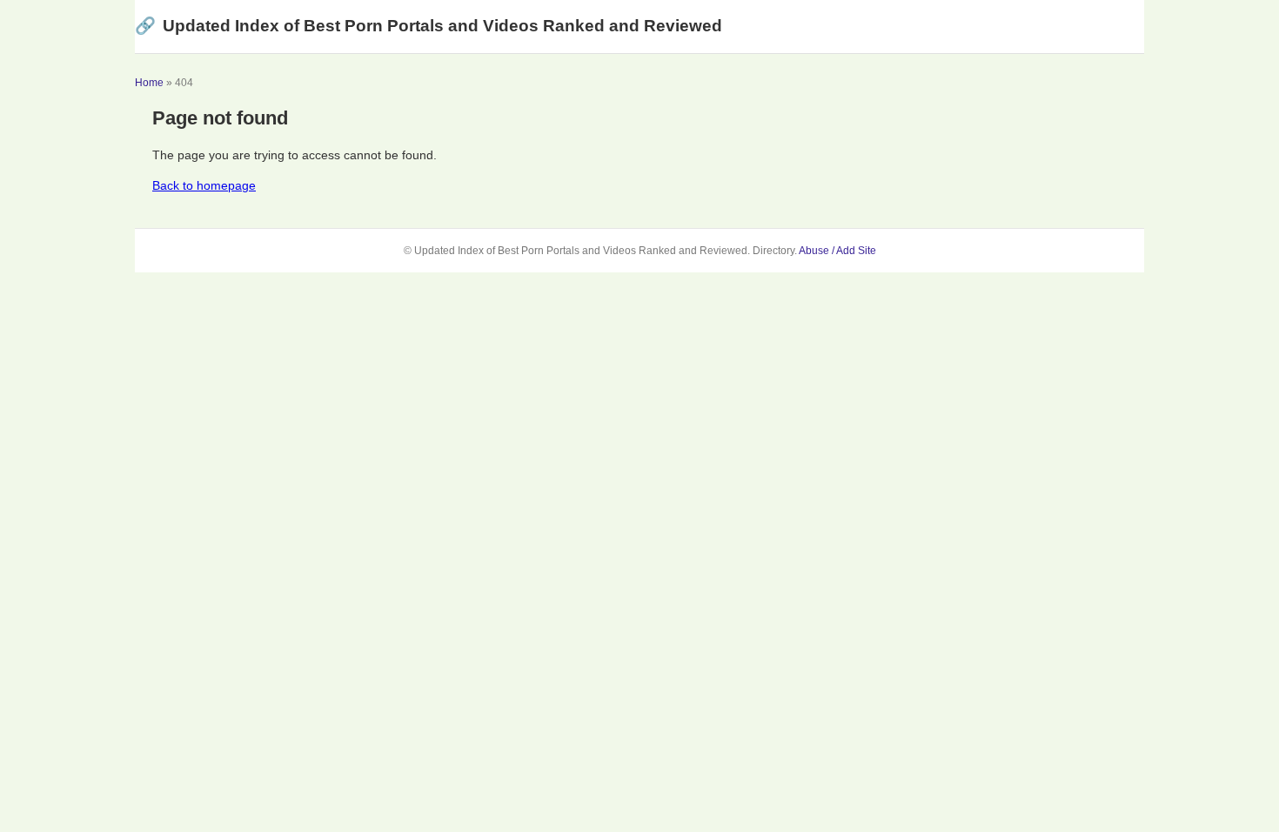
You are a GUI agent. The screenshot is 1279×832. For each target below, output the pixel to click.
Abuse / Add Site (837, 251)
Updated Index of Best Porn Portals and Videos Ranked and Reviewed (428, 26)
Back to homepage (204, 185)
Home (149, 83)
